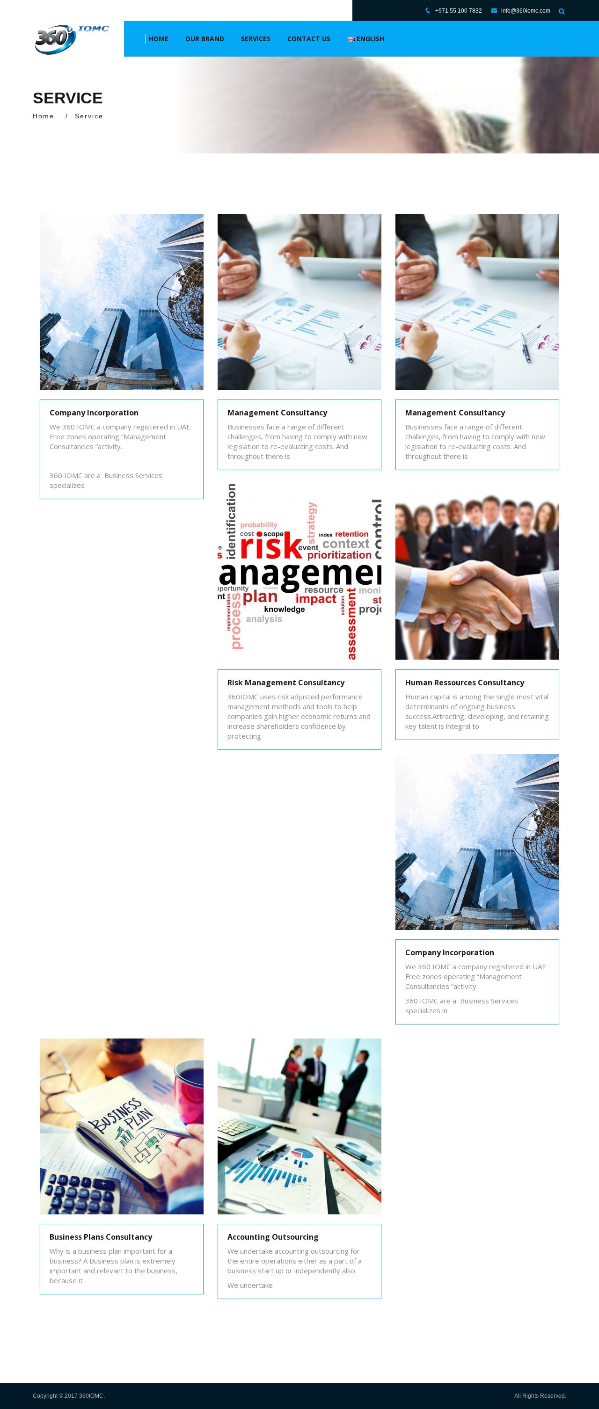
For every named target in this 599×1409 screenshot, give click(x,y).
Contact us (308, 38)
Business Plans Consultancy (101, 1237)
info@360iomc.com (525, 10)
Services (255, 38)
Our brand (204, 38)
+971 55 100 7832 (458, 10)
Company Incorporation (94, 412)
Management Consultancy (277, 412)
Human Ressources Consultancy (464, 682)
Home (158, 38)
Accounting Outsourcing (273, 1237)
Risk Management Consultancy (285, 682)
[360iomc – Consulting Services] (71, 38)
